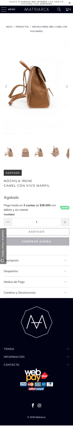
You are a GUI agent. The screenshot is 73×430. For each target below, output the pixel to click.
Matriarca (40, 417)
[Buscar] (59, 9)
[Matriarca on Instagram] (39, 405)
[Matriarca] (36, 9)
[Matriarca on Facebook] (33, 405)
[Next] (66, 87)
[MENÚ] (2, 9)
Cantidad (9, 214)
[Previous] (7, 87)
